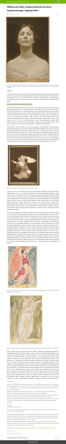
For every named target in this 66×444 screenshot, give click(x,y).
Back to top (57, 438)
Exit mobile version (33, 442)
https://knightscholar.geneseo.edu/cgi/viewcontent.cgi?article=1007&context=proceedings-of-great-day (35, 428)
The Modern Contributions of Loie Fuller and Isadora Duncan (19, 104)
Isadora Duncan (13, 433)
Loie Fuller (19, 433)
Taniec (13, 430)
